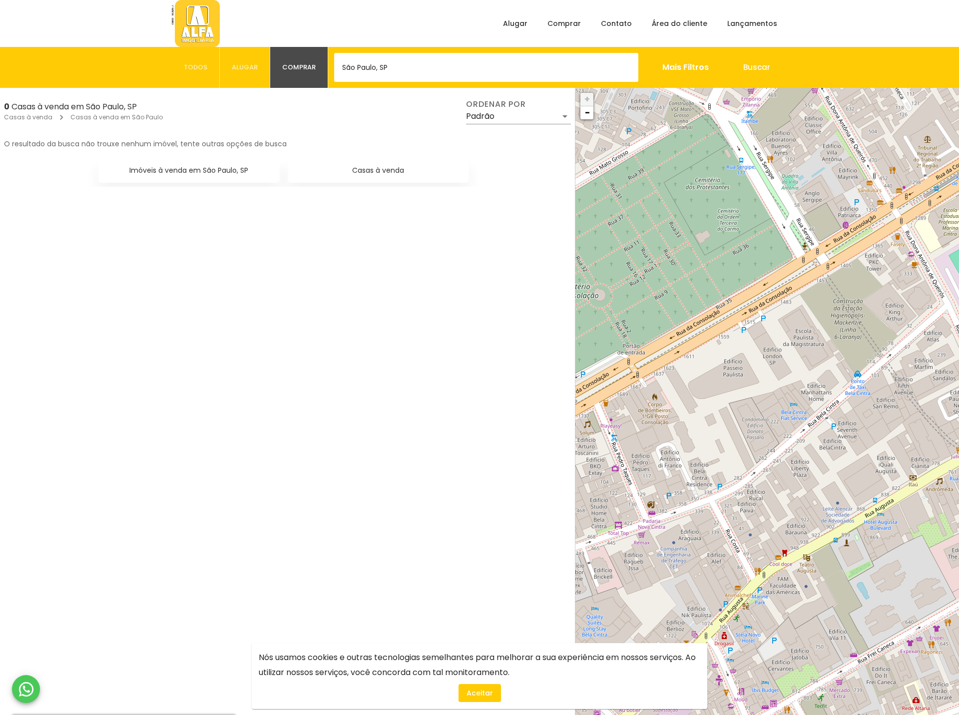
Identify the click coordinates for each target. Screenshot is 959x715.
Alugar (515, 23)
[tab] (196, 67)
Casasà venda (378, 170)
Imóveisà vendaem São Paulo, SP (188, 170)
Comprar (564, 23)
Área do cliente (679, 23)
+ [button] (587, 99)
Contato (616, 23)
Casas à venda (28, 117)
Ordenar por (496, 104)
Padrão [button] (480, 116)
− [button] (587, 112)
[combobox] (486, 67)
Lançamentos (752, 23)
